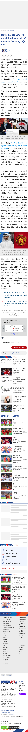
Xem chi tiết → (22, 321)
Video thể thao (6, 629)
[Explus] (14, 340)
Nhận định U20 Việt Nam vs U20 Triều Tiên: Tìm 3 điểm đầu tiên (16, 477)
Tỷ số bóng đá (6, 623)
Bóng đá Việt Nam (7, 655)
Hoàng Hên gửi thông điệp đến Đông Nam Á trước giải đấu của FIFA (16, 495)
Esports (21, 649)
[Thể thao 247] (5, 613)
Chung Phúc (18, 392)
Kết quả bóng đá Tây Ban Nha (22, 627)
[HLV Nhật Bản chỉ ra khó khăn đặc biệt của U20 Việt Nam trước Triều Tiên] (6, 449)
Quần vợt (21, 647)
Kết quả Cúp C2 (22, 637)
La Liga (4, 635)
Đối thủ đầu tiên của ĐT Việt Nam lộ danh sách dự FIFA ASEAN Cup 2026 (18, 431)
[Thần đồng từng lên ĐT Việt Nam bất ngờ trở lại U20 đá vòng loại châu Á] (6, 422)
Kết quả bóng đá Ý (22, 624)
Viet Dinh (24, 477)
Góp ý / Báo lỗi (19, 347)
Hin (26, 450)
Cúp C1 (4, 633)
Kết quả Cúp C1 (22, 617)
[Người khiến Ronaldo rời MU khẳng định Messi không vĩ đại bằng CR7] (6, 408)
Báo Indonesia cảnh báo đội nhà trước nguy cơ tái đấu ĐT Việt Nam (17, 467)
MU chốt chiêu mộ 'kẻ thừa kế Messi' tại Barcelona (19, 360)
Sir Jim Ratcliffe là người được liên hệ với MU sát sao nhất (14, 145)
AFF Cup (5, 653)
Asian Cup (5, 647)
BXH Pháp (5, 669)
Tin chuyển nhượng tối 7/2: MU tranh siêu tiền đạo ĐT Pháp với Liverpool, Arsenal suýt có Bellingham (19, 388)
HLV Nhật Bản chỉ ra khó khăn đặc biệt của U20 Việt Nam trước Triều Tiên (17, 450)
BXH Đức (5, 667)
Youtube (22, 683)
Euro (4, 645)
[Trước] (3, 328)
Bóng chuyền (22, 645)
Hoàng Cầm (18, 363)
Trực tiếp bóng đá (7, 625)
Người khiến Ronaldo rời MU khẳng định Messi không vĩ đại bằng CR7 (19, 407)
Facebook (22, 685)
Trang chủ (3, 30)
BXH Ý (4, 661)
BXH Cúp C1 (5, 663)
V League (5, 641)
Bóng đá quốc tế (10, 30)
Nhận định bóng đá (7, 621)
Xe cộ (20, 651)
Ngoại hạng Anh (6, 631)
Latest (3, 675)
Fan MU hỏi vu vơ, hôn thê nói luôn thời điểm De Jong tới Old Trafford (20, 398)
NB (26, 432)
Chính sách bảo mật (5, 712)
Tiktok (21, 690)
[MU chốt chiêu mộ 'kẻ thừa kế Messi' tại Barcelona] (6, 362)
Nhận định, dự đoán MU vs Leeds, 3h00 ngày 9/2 (19, 369)
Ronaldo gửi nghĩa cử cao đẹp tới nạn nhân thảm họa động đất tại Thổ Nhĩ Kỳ (15, 304)
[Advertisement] (14, 15)
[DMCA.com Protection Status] (10, 727)
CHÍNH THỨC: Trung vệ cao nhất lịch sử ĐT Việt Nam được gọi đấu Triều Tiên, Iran (18, 459)
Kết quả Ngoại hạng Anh (22, 620)
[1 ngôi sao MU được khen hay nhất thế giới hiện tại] (6, 440)
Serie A (4, 637)
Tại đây (12, 714)
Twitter (21, 687)
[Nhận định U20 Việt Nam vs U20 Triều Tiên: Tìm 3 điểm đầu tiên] (6, 477)
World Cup (5, 643)
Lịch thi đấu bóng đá (7, 617)
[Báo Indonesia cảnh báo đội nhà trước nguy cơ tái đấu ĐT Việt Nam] (6, 468)
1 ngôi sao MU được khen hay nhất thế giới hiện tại (15, 441)
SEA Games (5, 651)
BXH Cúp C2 (5, 665)
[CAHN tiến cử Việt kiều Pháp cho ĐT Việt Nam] (6, 486)
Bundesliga (5, 639)
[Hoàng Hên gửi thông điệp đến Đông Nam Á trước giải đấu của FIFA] (6, 495)
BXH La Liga (5, 659)
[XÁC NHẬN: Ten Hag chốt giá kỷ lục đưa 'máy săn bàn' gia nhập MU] (6, 381)
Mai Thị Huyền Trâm (21, 423)
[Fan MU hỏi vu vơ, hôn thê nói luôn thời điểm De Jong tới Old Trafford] (6, 399)
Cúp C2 (4, 649)
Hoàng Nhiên (23, 441)
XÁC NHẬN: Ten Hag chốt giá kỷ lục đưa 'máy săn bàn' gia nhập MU (19, 379)
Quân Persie (18, 410)
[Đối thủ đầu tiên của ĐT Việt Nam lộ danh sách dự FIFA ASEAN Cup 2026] (6, 431)
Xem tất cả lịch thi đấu (14, 334)
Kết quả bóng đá (6, 619)
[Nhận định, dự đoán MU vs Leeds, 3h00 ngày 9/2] (6, 371)
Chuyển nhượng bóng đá (8, 627)
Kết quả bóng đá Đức (22, 631)
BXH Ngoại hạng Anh (7, 657)
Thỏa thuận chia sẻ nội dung (7, 710)
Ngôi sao (5, 571)
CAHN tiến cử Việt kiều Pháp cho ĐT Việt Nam (13, 486)
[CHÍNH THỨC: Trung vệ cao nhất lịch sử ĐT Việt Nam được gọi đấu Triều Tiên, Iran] (6, 458)
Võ (20, 653)
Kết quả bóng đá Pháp (22, 634)
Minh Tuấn (18, 372)
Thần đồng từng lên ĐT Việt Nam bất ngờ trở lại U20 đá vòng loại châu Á (13, 423)
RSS (21, 688)
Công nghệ (9, 675)
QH (26, 459)
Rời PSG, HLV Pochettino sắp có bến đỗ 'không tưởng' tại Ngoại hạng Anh (15, 295)
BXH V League (6, 671)
